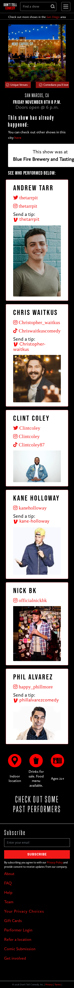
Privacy (49, 984)
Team (8, 901)
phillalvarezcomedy (38, 700)
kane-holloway (33, 521)
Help (8, 892)
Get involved (15, 958)
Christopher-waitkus (29, 346)
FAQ (8, 883)
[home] (10, 6)
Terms (57, 984)
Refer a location (17, 939)
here (17, 137)
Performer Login (18, 930)
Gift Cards (13, 920)
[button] (65, 6)
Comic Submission (20, 948)
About (9, 873)
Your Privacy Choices (24, 911)
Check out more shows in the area (37, 17)
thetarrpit (28, 219)
